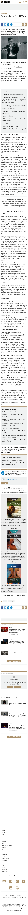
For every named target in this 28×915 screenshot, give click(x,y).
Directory (4, 849)
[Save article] (26, 24)
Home (3, 830)
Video (10, 639)
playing (15, 490)
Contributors (19, 895)
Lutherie (4, 841)
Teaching (14, 528)
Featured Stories (13, 62)
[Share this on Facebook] (2, 24)
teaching (21, 490)
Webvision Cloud (17, 910)
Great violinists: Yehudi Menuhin (14, 457)
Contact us (4, 869)
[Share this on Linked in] (8, 24)
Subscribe (4, 854)
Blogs (10, 700)
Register (17, 687)
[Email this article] (11, 24)
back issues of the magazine (20, 492)
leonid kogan (11, 601)
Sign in (8, 21)
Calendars (14, 562)
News (10, 627)
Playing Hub (4, 13)
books (24, 490)
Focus (10, 651)
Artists (4, 601)
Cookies (16, 899)
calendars (9, 492)
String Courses (5, 858)
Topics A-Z (14, 897)
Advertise (4, 860)
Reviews (4, 852)
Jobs (3, 843)
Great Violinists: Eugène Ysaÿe (13, 460)
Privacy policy (9, 899)
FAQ (21, 899)
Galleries (4, 834)
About (3, 867)
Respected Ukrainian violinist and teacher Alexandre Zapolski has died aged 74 (17, 630)
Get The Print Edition (7, 845)
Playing (14, 496)
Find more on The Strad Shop (14, 595)
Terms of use (22, 897)
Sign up (5, 483)
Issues (3, 836)
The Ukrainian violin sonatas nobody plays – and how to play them (17, 703)
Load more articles (14, 661)
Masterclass (5, 871)
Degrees (4, 865)
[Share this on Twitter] (5, 24)
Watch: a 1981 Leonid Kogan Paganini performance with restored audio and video (16, 642)
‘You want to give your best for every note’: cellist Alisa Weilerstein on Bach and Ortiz (17, 727)
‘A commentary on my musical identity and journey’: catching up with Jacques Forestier (17, 715)
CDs (6, 492)
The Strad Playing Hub (9, 464)
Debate (4, 847)
